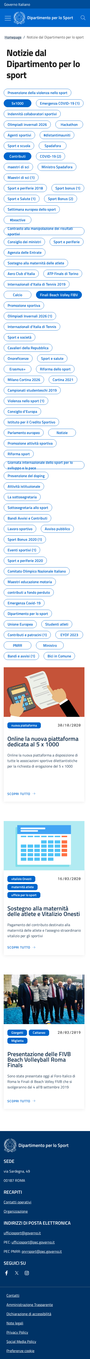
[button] (20, 1350)
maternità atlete (22, 886)
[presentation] (83, 18)
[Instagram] (27, 1273)
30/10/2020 (69, 725)
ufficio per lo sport (23, 895)
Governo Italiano (17, 4)
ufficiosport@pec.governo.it (33, 1242)
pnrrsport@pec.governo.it (42, 1251)
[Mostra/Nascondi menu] (8, 18)
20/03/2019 (69, 1032)
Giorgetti (17, 1032)
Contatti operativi (17, 1202)
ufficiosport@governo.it (22, 1233)
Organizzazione (16, 1211)
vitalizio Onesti (21, 878)
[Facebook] (7, 1273)
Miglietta (17, 1040)
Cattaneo (39, 1032)
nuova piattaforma (24, 725)
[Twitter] (17, 1273)
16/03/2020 (69, 878)
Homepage (13, 37)
